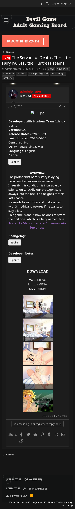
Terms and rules (37, 488)
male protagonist (38, 73)
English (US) (34, 479)
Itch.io (59, 121)
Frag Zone (14, 479)
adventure (62, 69)
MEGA (41, 280)
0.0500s (58, 502)
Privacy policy (18, 496)
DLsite (12, 125)
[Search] (47, 3)
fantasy (21, 73)
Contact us (13, 488)
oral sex (7, 78)
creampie (8, 73)
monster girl (58, 73)
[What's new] (42, 3)
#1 (65, 106)
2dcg (51, 69)
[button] (5, 20)
